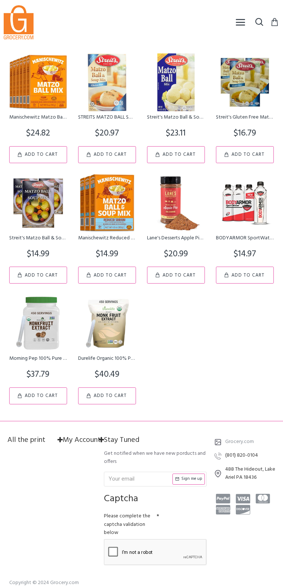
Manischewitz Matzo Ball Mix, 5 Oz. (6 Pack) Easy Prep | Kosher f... (38, 117)
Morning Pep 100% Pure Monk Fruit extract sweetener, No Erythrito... (38, 358)
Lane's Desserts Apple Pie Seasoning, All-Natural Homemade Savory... (176, 238)
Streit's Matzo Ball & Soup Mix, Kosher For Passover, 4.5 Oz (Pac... (176, 117)
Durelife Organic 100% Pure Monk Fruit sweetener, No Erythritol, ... (107, 358)
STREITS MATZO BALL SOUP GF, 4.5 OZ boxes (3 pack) (107, 117)
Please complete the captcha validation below (127, 524)
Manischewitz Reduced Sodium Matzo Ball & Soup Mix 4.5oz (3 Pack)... (107, 238)
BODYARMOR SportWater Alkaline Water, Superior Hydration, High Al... (245, 238)
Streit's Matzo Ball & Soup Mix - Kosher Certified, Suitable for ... (38, 238)
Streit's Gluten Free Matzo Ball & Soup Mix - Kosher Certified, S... (245, 117)
